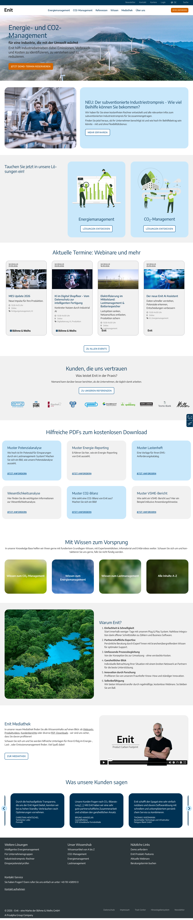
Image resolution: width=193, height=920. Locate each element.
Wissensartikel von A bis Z (81, 849)
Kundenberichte (29, 732)
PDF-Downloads (59, 732)
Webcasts (88, 729)
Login (163, 2)
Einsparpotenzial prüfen (17, 863)
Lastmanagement (77, 863)
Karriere (153, 2)
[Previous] (4, 808)
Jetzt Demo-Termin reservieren (31, 66)
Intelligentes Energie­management (22, 849)
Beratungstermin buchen (143, 863)
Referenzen (101, 10)
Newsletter (130, 2)
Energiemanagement (59, 10)
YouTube (12, 902)
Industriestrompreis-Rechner (20, 858)
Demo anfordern (180, 10)
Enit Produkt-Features (142, 853)
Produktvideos (12, 732)
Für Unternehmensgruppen (19, 853)
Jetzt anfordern (17, 473)
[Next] (189, 808)
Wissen (114, 10)
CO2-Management (82, 10)
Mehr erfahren (98, 132)
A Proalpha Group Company (19, 915)
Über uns (140, 10)
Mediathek (127, 10)
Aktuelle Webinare (140, 858)
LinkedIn (6, 902)
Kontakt (142, 2)
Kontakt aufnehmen (15, 889)
